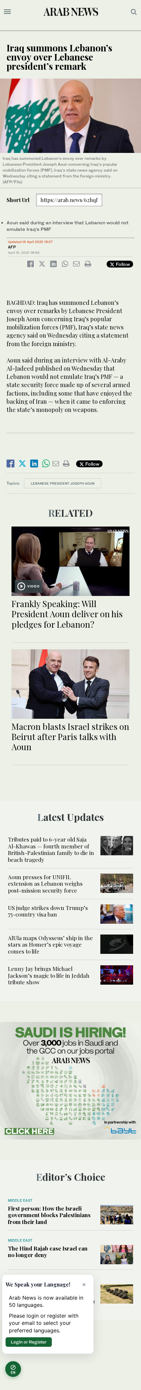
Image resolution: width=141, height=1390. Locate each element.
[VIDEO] (70, 560)
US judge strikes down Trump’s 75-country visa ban (48, 911)
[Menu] (7, 11)
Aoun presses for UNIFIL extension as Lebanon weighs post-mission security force (45, 883)
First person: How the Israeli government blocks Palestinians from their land (49, 1215)
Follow (122, 264)
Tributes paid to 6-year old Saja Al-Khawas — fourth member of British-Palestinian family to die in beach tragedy (51, 849)
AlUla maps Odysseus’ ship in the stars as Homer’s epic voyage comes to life (50, 944)
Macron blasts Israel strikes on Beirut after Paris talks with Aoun (70, 736)
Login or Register (29, 1341)
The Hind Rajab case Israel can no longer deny (48, 1251)
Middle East (20, 1200)
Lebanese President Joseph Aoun (62, 483)
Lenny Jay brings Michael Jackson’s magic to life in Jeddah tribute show (49, 975)
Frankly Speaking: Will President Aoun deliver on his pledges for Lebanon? (67, 614)
